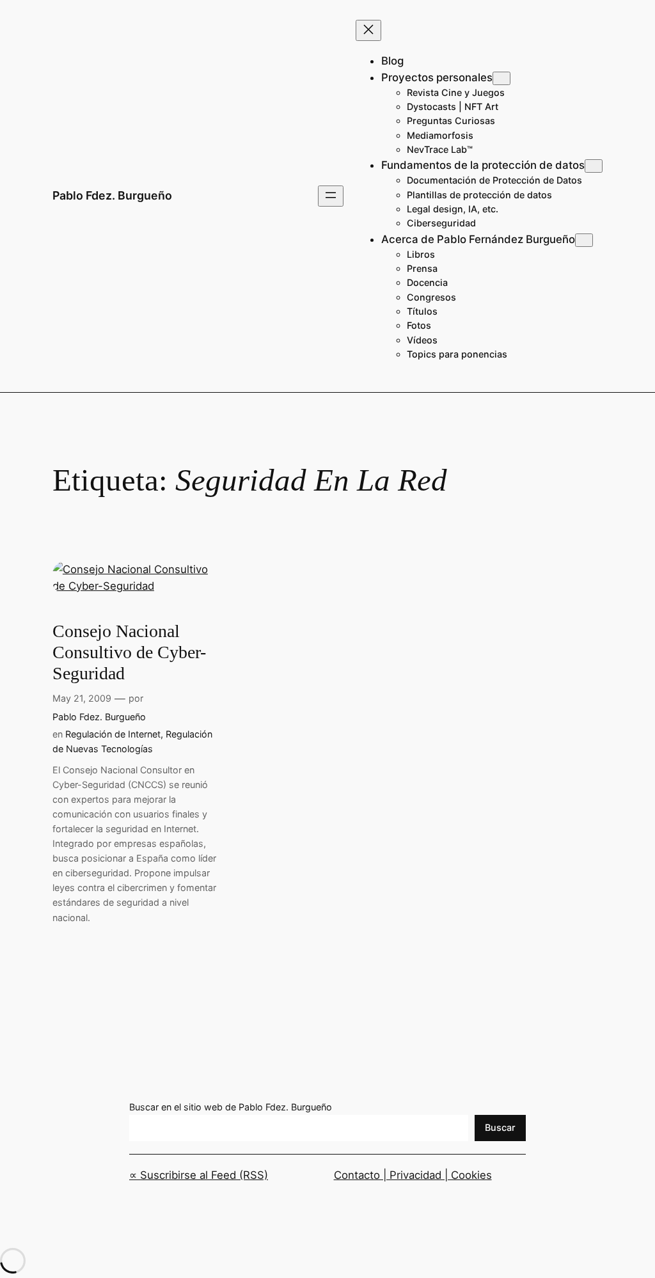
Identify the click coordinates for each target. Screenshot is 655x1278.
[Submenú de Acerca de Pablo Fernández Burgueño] (584, 240)
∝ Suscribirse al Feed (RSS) (198, 1175)
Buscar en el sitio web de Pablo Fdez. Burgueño (230, 1106)
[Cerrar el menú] (368, 30)
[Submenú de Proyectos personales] (501, 78)
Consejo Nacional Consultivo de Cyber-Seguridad (129, 652)
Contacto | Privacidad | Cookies (413, 1175)
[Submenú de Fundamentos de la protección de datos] (594, 166)
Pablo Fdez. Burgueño (112, 195)
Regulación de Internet (113, 734)
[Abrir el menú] (330, 196)
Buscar (500, 1127)
